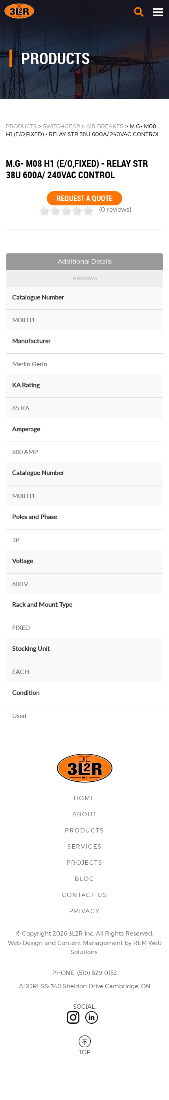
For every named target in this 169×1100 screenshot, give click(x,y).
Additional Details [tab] (85, 261)
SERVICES (84, 846)
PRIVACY (84, 911)
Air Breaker (105, 126)
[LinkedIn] (91, 1017)
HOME (84, 798)
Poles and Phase (34, 516)
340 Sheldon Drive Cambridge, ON (101, 986)
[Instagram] (73, 1017)
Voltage (22, 560)
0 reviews (115, 209)
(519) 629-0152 (97, 972)
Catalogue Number (38, 297)
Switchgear (61, 126)
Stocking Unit (31, 648)
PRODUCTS (21, 126)
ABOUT (84, 814)
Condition (26, 692)
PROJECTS (84, 862)
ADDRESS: (34, 986)
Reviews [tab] (84, 278)
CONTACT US (84, 895)
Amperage (26, 428)
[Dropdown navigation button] (157, 12)
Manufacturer (31, 340)
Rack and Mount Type (42, 604)
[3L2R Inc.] (84, 11)
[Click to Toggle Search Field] (138, 12)
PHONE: (63, 972)
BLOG (84, 878)
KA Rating (26, 384)
